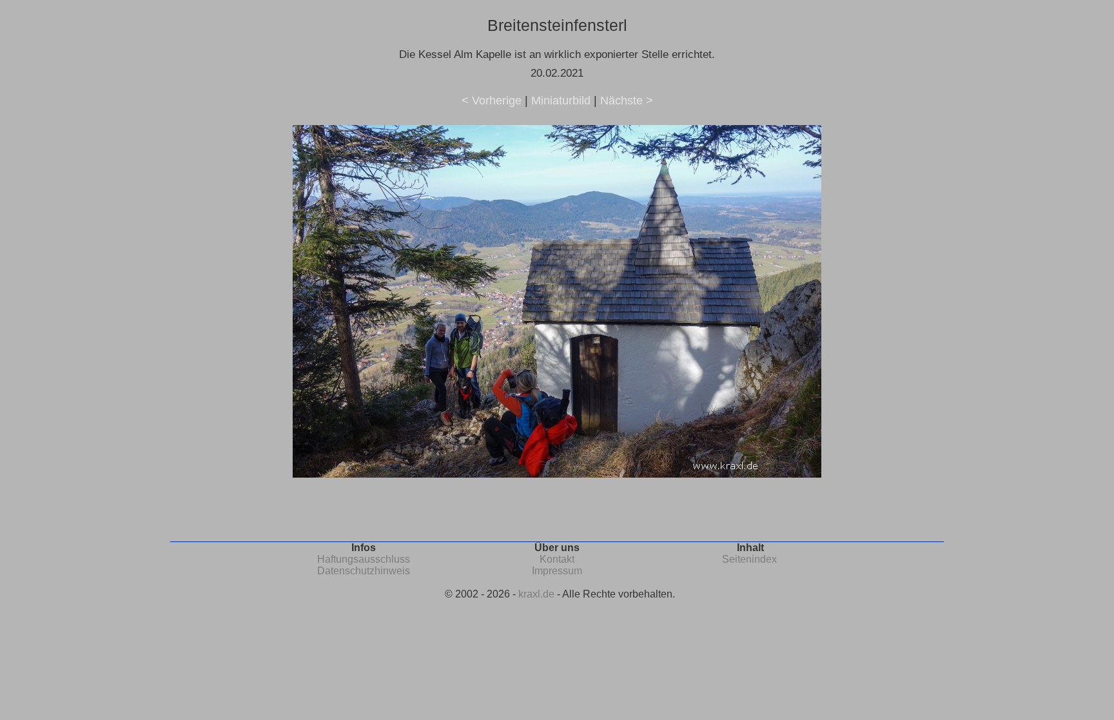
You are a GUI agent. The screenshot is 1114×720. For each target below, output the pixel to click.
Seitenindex (749, 559)
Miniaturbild (561, 100)
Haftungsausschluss (363, 559)
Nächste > (626, 100)
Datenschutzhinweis (363, 570)
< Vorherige (492, 100)
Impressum (557, 570)
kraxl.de (536, 594)
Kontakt (557, 559)
